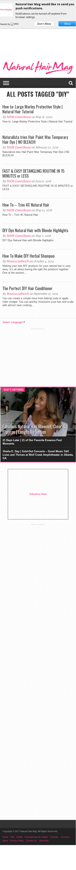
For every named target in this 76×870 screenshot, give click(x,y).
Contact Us (31, 840)
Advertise (44, 840)
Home (5, 837)
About (5, 840)
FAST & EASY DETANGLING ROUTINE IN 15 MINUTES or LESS (33, 173)
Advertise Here (38, 494)
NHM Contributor (18, 117)
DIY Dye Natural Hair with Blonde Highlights (35, 230)
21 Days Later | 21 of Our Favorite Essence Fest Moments (32, 442)
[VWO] (15, 24)
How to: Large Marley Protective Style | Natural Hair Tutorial (32, 109)
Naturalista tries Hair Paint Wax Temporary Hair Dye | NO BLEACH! (35, 139)
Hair (12, 837)
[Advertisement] (38, 34)
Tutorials (54, 837)
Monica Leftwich (17, 261)
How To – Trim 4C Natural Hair (25, 204)
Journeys (65, 837)
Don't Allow (44, 23)
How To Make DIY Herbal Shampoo (28, 255)
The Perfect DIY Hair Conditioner (27, 288)
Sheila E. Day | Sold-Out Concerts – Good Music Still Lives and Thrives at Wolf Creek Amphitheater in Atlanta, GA (38, 455)
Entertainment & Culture (36, 837)
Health (19, 837)
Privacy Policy (17, 840)
